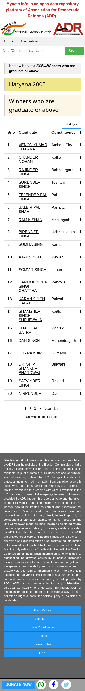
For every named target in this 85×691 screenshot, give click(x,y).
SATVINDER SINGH (30, 383)
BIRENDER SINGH (29, 234)
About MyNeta (43, 610)
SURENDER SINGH (30, 184)
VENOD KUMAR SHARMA (33, 147)
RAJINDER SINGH (28, 172)
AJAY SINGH (30, 257)
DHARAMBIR (30, 353)
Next (48, 409)
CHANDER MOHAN (28, 159)
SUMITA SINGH (32, 244)
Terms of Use (42, 644)
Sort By (71, 124)
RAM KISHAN (30, 220)
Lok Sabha (29, 41)
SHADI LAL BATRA (28, 330)
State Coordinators (42, 627)
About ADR (42, 618)
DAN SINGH (29, 341)
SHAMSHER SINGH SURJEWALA (30, 315)
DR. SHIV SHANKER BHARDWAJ (29, 368)
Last (57, 409)
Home (8, 41)
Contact (42, 635)
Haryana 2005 (33, 66)
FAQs (42, 652)
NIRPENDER (30, 393)
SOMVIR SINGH (33, 270)
